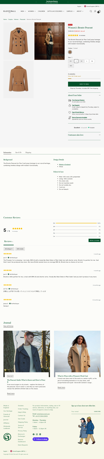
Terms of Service (21, 426)
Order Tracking (23, 409)
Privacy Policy (22, 431)
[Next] (68, 2)
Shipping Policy (23, 422)
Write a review (94, 240)
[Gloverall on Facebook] (34, 434)
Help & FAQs (22, 412)
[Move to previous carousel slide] (94, 205)
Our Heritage (7, 411)
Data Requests (23, 445)
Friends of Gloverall (6, 415)
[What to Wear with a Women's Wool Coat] (77, 354)
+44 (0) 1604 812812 (41, 416)
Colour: (72, 48)
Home (5, 19)
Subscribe (97, 411)
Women (16, 19)
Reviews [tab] (8, 241)
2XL (71, 66)
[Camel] (70, 52)
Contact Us (21, 415)
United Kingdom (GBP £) (93, 6)
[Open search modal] (91, 11)
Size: (70, 57)
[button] (77, 223)
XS (71, 61)
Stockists (21, 406)
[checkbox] (20, 249)
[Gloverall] (9, 12)
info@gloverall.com (43, 414)
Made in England (64, 164)
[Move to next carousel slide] (99, 205)
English (79, 6)
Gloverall (15, 454)
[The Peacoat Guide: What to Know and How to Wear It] (26, 354)
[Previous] (36, 2)
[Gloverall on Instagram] (37, 434)
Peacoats (22, 19)
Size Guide (21, 419)
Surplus (10, 19)
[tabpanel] (52, 278)
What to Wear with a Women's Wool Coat (73, 376)
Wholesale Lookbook (6, 427)
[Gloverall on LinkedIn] (40, 434)
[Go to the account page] (95, 11)
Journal (5, 420)
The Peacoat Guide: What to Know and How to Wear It (26, 381)
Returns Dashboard (21, 440)
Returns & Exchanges (21, 435)
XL (92, 61)
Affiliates (6, 423)
